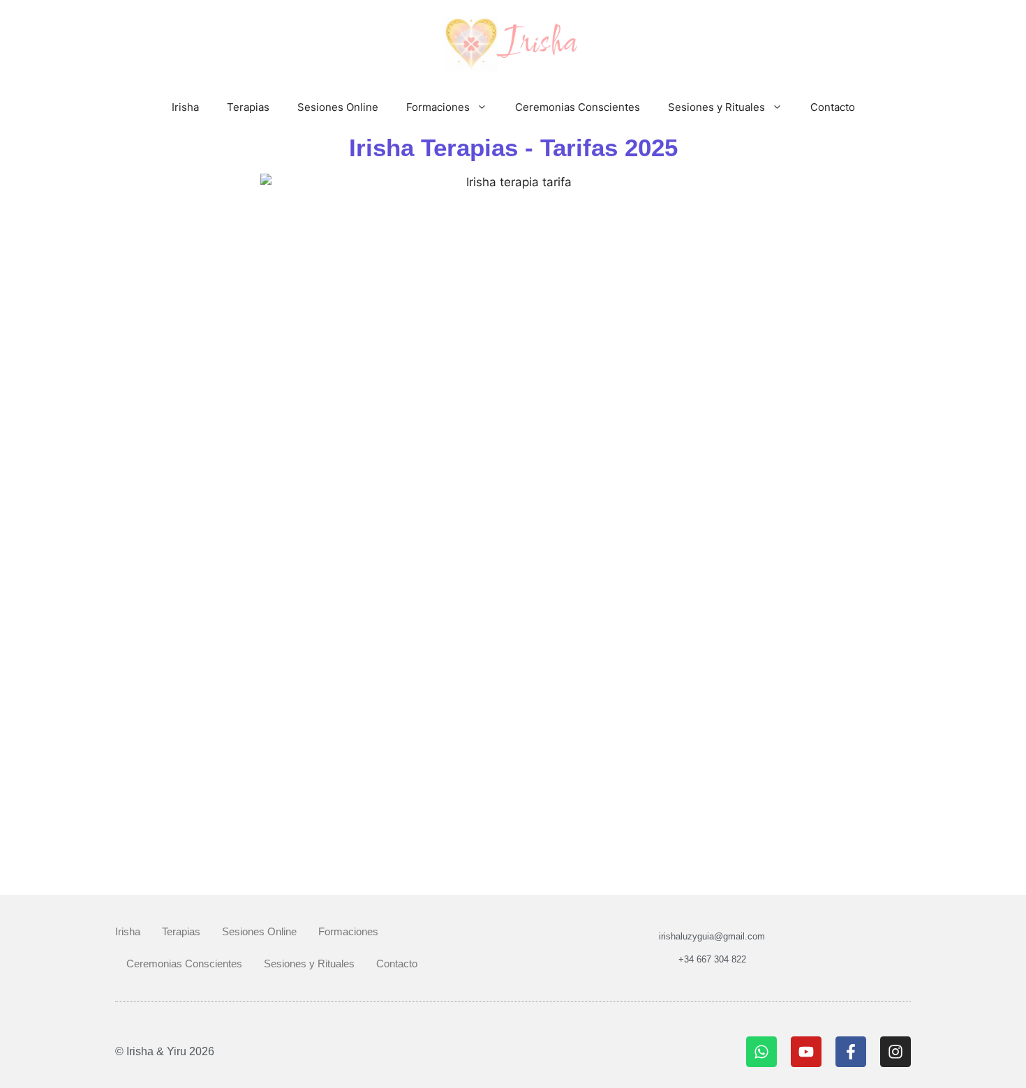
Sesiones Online (337, 107)
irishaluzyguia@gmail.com (712, 936)
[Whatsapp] (761, 1051)
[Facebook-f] (850, 1051)
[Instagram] (895, 1051)
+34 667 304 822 (712, 959)
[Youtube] (806, 1051)
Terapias (248, 107)
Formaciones (438, 107)
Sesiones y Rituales (716, 107)
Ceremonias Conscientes (577, 107)
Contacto (832, 107)
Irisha (185, 107)
